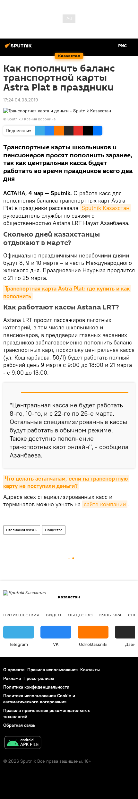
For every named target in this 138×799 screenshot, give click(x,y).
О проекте (14, 670)
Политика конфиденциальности (36, 687)
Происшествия (21, 615)
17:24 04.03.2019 (20, 100)
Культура (110, 615)
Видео (53, 615)
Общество (54, 529)
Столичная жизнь (21, 529)
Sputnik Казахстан (105, 208)
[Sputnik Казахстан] (19, 48)
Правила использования (52, 670)
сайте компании (105, 504)
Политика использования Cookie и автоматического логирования (39, 699)
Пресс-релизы (38, 678)
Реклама (12, 678)
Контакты (90, 670)
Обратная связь (19, 725)
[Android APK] (23, 743)
